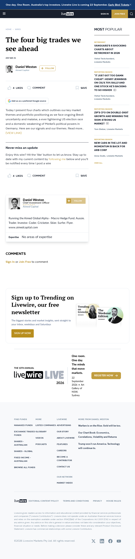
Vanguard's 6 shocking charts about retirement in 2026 (110, 49)
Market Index (65, 482)
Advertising (64, 425)
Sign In (105, 13)
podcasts (41, 444)
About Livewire (66, 437)
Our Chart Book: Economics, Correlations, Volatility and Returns (97, 434)
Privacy (97, 501)
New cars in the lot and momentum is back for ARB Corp (110, 147)
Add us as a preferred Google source (28, 101)
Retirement (99, 42)
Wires (18, 29)
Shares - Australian (20, 443)
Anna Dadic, (100, 155)
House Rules (113, 501)
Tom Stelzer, (100, 129)
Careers (61, 450)
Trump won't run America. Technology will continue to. (99, 445)
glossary (41, 431)
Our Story (63, 431)
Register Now (103, 375)
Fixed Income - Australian (22, 459)
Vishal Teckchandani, (104, 58)
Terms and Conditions (76, 501)
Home (8, 29)
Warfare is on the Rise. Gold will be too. (99, 425)
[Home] (67, 14)
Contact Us (63, 466)
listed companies (46, 425)
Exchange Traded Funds (24, 433)
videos (39, 437)
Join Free (119, 13)
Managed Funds (23, 425)
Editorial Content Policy (44, 501)
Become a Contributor (64, 458)
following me (57, 159)
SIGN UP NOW (22, 333)
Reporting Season (103, 72)
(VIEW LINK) (14, 133)
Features (62, 444)
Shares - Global (23, 451)
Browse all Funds (24, 467)
